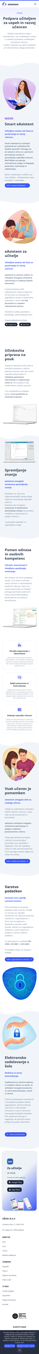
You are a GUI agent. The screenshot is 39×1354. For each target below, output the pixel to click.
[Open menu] (35, 4)
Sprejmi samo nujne (25, 1346)
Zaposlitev (6, 1295)
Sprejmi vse (10, 1346)
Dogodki (5, 1266)
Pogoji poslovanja (9, 1300)
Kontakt (5, 1304)
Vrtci (4, 1246)
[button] (16, 1134)
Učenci (5, 1251)
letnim (9, 1099)
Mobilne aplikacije (9, 1255)
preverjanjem (17, 1099)
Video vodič (6, 1280)
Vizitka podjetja (8, 1291)
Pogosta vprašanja (9, 1275)
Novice (5, 1271)
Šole (4, 1242)
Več (19, 1350)
